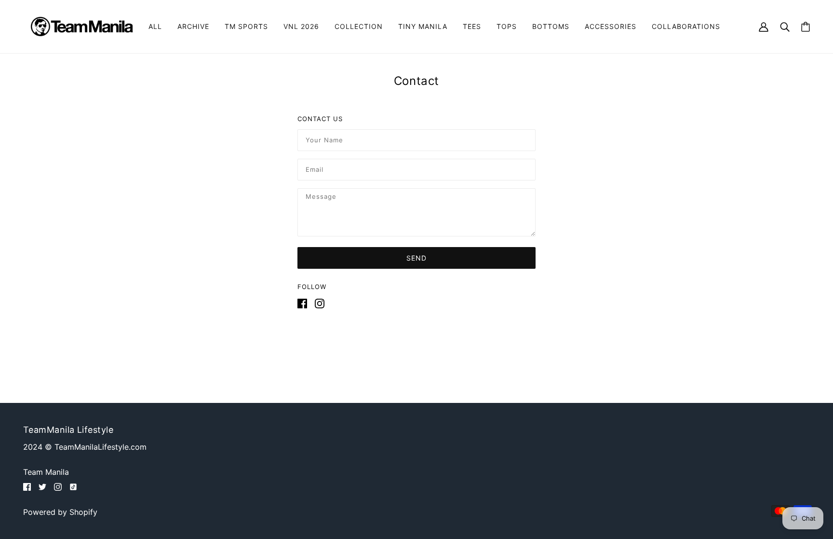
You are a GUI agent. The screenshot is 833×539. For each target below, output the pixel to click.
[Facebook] (304, 303)
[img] (27, 486)
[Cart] (805, 27)
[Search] (785, 26)
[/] (82, 25)
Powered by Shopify (60, 512)
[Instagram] (317, 303)
